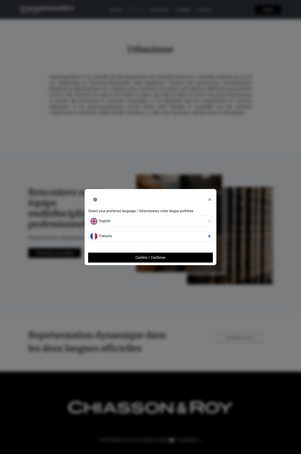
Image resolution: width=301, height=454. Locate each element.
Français (105, 236)
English (104, 221)
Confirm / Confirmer (151, 257)
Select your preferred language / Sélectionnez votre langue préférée (140, 211)
